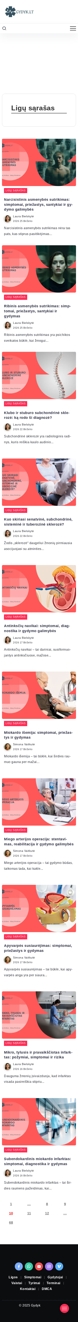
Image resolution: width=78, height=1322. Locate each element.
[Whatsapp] (29, 1266)
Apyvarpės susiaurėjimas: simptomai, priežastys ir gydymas (38, 948)
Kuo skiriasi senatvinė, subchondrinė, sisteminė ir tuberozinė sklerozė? (38, 521)
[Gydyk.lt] (19, 11)
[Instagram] (49, 1266)
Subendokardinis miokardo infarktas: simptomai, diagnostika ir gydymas (37, 1161)
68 (11, 1223)
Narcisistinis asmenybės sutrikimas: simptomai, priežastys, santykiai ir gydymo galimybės (38, 204)
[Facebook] (19, 1266)
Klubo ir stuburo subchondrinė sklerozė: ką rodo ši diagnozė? (36, 415)
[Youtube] (39, 1266)
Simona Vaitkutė (24, 744)
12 (47, 1213)
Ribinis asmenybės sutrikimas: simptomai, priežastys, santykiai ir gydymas (37, 311)
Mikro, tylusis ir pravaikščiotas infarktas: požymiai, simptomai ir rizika (38, 1054)
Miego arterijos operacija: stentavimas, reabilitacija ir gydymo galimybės (39, 841)
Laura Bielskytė (23, 216)
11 (29, 1213)
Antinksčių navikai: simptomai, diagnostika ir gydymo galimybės (37, 628)
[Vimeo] (59, 1266)
